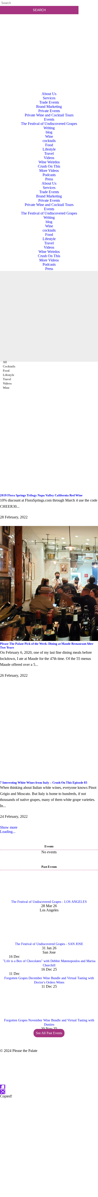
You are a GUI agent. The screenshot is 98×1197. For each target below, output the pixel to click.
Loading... (7, 832)
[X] (49, 1195)
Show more (8, 827)
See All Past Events (49, 1033)
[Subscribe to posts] (49, 37)
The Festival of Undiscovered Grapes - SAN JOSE (49, 944)
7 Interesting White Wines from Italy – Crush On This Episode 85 (43, 782)
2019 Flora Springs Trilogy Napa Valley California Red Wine (41, 495)
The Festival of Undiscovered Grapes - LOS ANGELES (49, 902)
